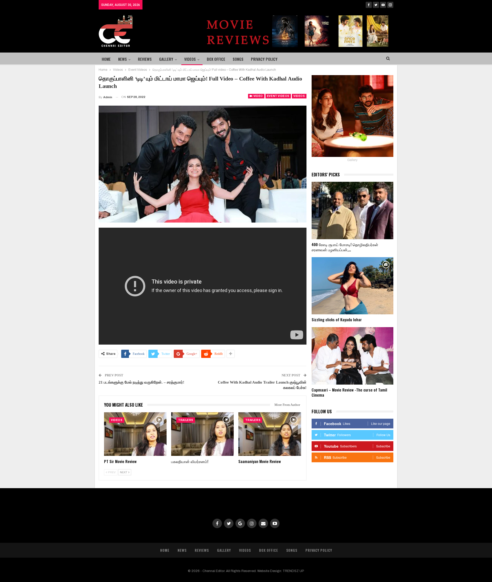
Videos (190, 59)
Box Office (216, 59)
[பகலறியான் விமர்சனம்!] (202, 434)
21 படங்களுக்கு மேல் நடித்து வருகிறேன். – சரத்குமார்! (141, 382)
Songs (238, 59)
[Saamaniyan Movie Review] (269, 434)
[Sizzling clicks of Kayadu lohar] (352, 286)
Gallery (166, 59)
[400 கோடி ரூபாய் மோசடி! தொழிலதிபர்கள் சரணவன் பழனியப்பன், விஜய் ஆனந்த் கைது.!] (352, 210)
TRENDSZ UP (293, 571)
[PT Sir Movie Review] (135, 434)
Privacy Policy (264, 59)
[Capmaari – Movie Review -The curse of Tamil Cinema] (352, 356)
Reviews (145, 59)
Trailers (185, 420)
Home (106, 59)
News (122, 59)
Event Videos (278, 96)
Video (258, 96)
